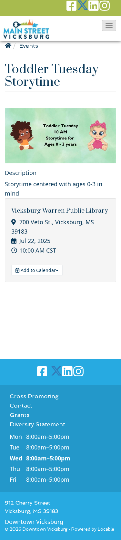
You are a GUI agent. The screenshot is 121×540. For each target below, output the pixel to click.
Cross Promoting (34, 396)
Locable (106, 529)
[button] (109, 25)
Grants (19, 414)
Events (28, 45)
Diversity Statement (37, 424)
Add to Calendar (37, 270)
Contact (21, 405)
